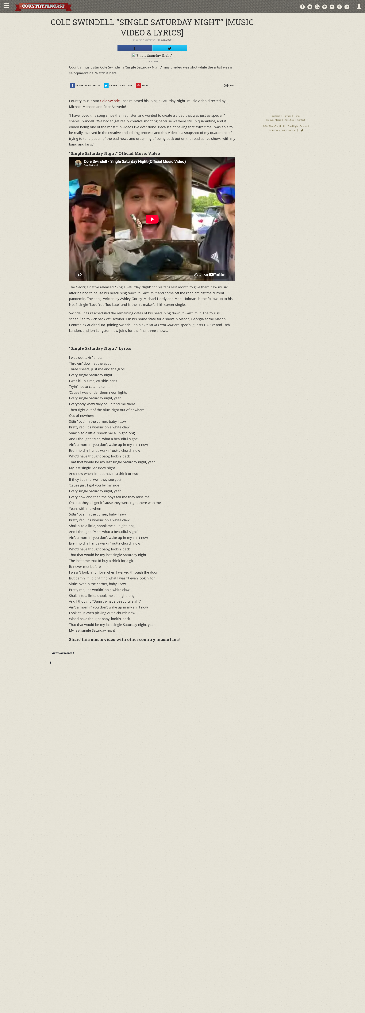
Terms (297, 115)
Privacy (287, 115)
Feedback (275, 115)
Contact (301, 119)
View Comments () (62, 657)
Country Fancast (43, 6)
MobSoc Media (273, 119)
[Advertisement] (286, 40)
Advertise (289, 119)
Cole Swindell (111, 100)
